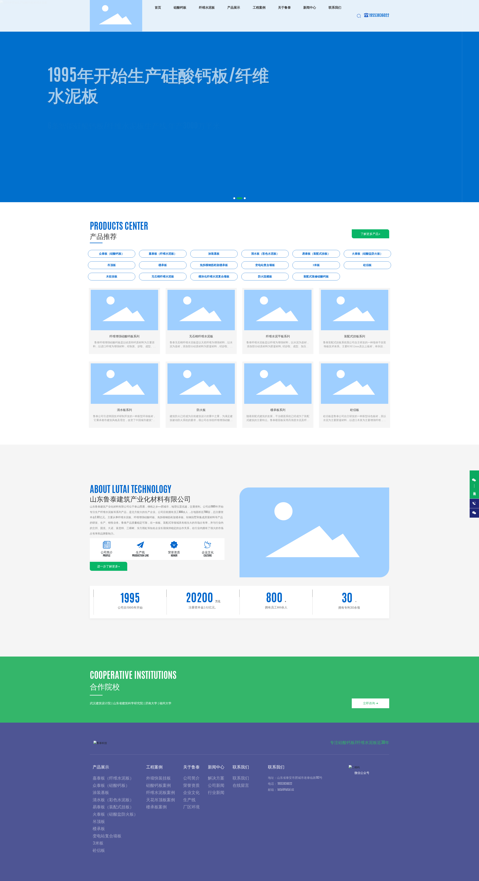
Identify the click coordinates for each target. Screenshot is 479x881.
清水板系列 (124, 409)
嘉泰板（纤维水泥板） (163, 253)
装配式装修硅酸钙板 (316, 276)
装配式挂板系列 (354, 336)
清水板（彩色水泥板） (265, 253)
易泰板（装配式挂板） (316, 253)
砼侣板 (367, 265)
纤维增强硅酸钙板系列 (124, 336)
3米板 (316, 265)
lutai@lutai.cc (285, 789)
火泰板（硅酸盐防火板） (367, 253)
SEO (387, 869)
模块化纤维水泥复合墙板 (214, 276)
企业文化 (208, 552)
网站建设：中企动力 (362, 869)
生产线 (140, 552)
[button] (234, 198)
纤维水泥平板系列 (278, 336)
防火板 (201, 409)
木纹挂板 (111, 276)
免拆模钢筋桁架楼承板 (214, 265)
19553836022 (379, 16)
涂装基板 (213, 253)
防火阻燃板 (265, 276)
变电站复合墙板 (265, 265)
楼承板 (162, 265)
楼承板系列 (277, 409)
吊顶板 (111, 265)
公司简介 (107, 552)
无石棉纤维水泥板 (163, 276)
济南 (380, 869)
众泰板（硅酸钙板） (111, 253)
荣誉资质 (174, 552)
